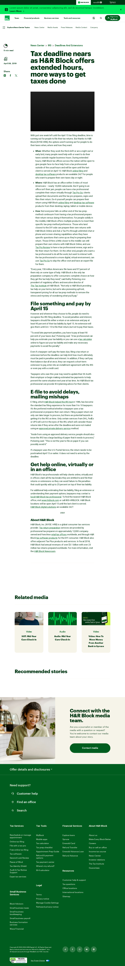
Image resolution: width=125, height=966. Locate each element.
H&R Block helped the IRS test (58, 402)
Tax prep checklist (44, 847)
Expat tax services (18, 876)
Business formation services (19, 923)
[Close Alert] (121, 9)
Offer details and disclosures (30, 769)
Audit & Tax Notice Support (18, 871)
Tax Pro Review (42, 247)
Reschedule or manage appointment (20, 836)
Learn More (16, 11)
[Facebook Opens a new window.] (72, 949)
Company (94, 27)
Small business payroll (20, 918)
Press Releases (67, 27)
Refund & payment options (44, 856)
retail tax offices (59, 534)
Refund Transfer (69, 847)
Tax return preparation (49, 527)
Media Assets (52, 27)
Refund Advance (70, 855)
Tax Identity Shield (18, 866)
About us (93, 835)
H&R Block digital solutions (43, 507)
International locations (72, 892)
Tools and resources (72, 18)
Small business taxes (19, 908)
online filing (77, 171)
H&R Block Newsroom (44, 551)
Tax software (15, 854)
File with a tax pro (18, 845)
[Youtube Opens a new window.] (87, 949)
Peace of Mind (16, 862)
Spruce (65, 839)
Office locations (69, 888)
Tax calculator (42, 843)
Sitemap (66, 896)
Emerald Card (68, 843)
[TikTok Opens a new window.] (65, 949)
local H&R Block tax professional (46, 497)
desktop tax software (45, 174)
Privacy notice (42, 898)
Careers (92, 843)
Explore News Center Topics (18, 27)
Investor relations (97, 859)
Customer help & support (74, 880)
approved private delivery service (55, 428)
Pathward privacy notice (47, 907)
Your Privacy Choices (38, 960)
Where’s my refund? (45, 866)
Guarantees (94, 868)
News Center (39, 27)
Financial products (31, 18)
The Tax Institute (39, 285)
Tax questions (68, 884)
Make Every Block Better (100, 839)
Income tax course (97, 851)
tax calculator (85, 339)
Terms (39, 894)
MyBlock (40, 835)
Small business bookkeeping (17, 912)
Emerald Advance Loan (73, 851)
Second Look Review (19, 858)
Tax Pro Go (77, 192)
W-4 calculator (42, 870)
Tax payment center (45, 862)
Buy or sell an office (98, 847)
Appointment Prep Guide (47, 851)
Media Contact (81, 27)
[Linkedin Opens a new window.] (94, 949)
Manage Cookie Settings (47, 903)
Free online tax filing (19, 850)
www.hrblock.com (50, 500)
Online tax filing (17, 841)
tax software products (46, 538)
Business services (51, 18)
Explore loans (68, 835)
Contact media (90, 748)
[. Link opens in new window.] (18, 961)
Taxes (17, 18)
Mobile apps (41, 839)
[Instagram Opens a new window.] (80, 949)
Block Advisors (16, 904)
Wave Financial (17, 929)
